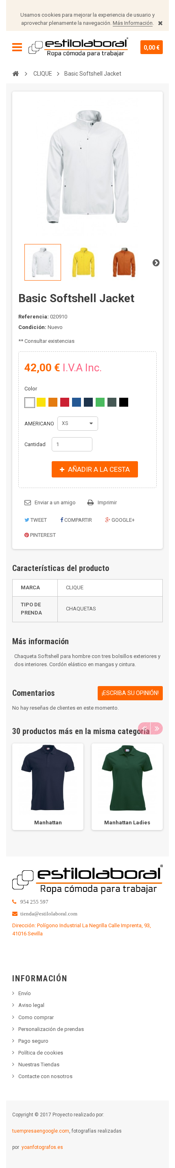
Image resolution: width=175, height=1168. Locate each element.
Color (31, 389)
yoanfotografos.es (42, 1147)
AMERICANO (39, 424)
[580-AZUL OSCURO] (88, 402)
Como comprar (36, 1017)
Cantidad (35, 444)
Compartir (77, 520)
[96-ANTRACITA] (111, 402)
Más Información (133, 23)
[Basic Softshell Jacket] (42, 262)
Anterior (19, 262)
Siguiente (156, 262)
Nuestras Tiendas (38, 1064)
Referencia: (33, 317)
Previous (144, 728)
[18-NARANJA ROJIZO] (52, 402)
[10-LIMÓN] (41, 402)
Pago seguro (33, 1041)
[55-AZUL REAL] (76, 402)
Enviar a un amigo (55, 502)
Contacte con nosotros (45, 1076)
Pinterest (42, 535)
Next (157, 728)
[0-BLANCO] (29, 402)
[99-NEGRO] (123, 402)
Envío (24, 993)
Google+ (122, 520)
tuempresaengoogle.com (40, 1131)
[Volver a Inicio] (15, 73)
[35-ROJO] (64, 402)
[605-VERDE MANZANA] (100, 402)
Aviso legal (31, 1005)
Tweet (38, 520)
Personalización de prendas (51, 1029)
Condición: (32, 327)
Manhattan (48, 822)
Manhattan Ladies (127, 822)
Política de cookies (40, 1053)
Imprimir (107, 502)
